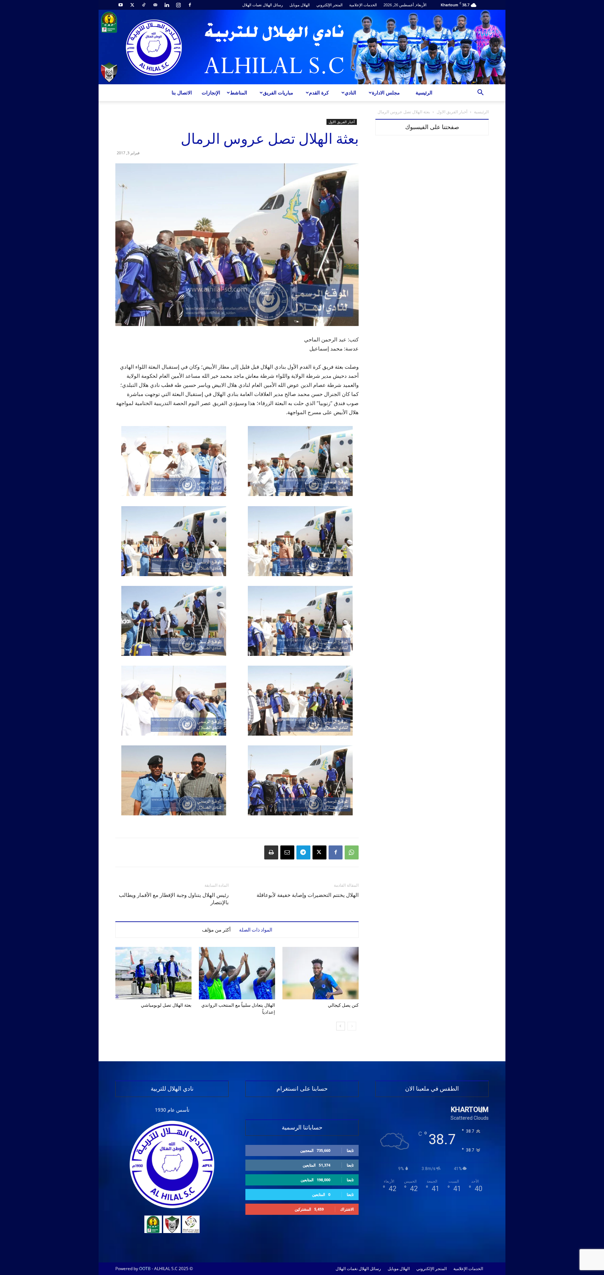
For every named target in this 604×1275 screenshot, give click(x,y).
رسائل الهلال (273, 4)
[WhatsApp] (352, 852)
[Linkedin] (166, 5)
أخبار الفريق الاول (452, 112)
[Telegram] (303, 852)
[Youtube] (120, 5)
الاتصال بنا (182, 92)
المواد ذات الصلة (255, 929)
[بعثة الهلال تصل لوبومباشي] (153, 973)
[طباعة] (271, 852)
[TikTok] (143, 5)
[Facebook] (190, 5)
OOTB (145, 1269)
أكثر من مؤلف (216, 929)
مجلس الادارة (386, 92)
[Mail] (155, 5)
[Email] (287, 852)
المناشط (238, 92)
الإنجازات (211, 92)
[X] (132, 5)
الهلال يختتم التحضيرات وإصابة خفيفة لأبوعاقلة (308, 895)
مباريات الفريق (278, 92)
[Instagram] (178, 5)
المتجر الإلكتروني (329, 4)
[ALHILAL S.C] (302, 47)
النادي (350, 92)
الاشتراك (347, 1209)
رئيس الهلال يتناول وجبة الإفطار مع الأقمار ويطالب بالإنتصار (174, 899)
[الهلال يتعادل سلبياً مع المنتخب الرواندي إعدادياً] (237, 973)
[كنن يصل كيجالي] (320, 973)
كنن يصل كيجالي (343, 1005)
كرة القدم (319, 92)
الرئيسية (424, 92)
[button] (480, 93)
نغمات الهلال (252, 4)
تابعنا (350, 1150)
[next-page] (340, 1026)
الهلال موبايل (299, 4)
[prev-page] (351, 1026)
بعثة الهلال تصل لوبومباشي (166, 1005)
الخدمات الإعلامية (363, 4)
